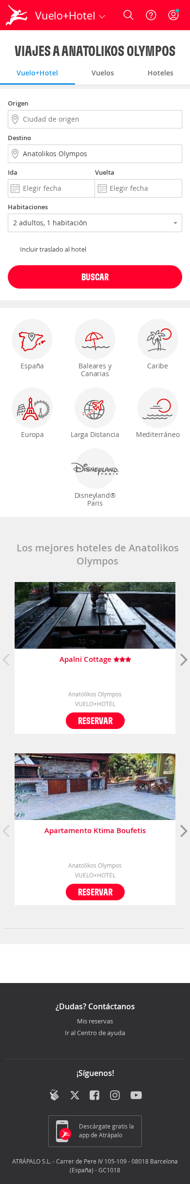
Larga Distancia (95, 434)
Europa (32, 434)
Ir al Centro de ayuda (95, 1033)
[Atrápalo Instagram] (115, 1096)
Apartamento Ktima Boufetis (95, 831)
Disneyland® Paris (95, 499)
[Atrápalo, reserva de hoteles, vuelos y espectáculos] (16, 15)
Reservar (95, 720)
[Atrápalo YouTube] (136, 1096)
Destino (19, 137)
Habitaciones (28, 206)
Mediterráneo (158, 434)
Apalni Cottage (86, 659)
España (32, 365)
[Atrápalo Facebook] (95, 1096)
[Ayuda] (151, 15)
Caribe (157, 365)
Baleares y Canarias (94, 369)
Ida (13, 172)
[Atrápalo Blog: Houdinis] (54, 1095)
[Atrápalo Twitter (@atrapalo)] (74, 1096)
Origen (18, 103)
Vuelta (104, 172)
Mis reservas (95, 1021)
